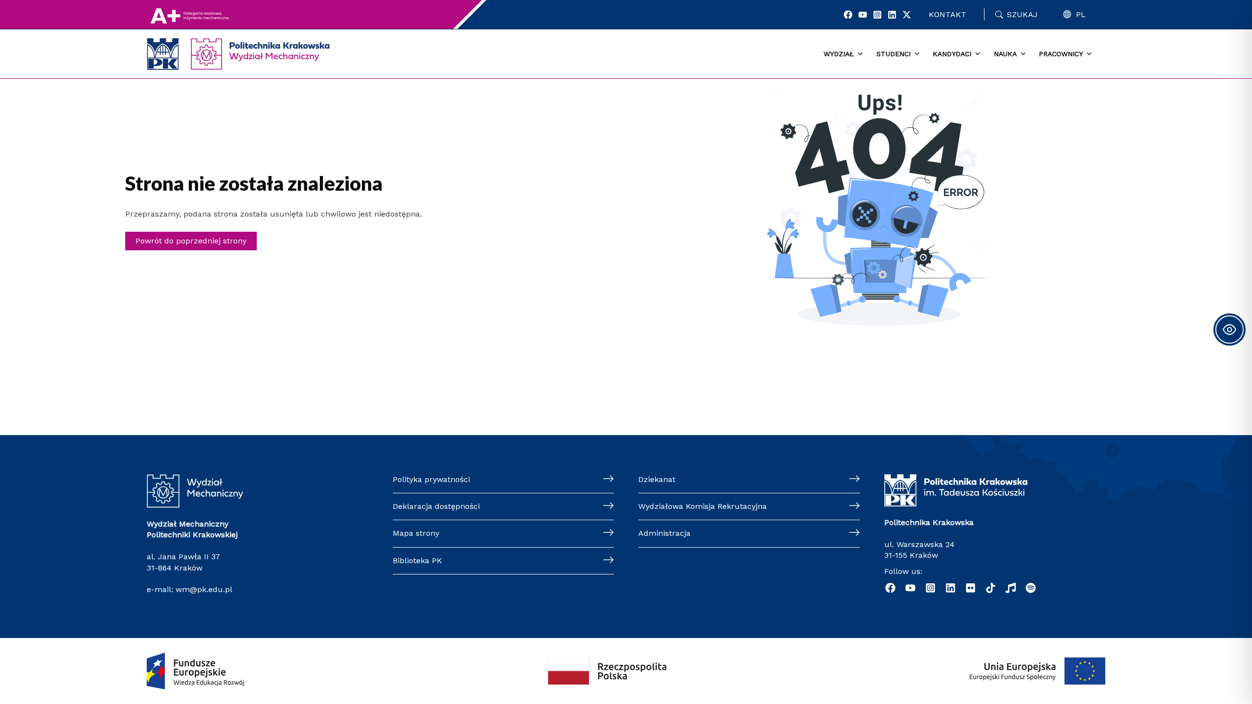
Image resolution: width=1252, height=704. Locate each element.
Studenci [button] (893, 54)
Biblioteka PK (417, 560)
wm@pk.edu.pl (204, 589)
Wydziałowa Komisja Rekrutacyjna (702, 506)
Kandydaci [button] (952, 54)
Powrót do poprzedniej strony (190, 240)
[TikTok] (990, 588)
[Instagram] (877, 14)
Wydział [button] (839, 54)
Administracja (664, 533)
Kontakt (947, 14)
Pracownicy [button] (1061, 54)
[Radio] (1011, 588)
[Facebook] (848, 14)
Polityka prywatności (431, 479)
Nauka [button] (1005, 54)
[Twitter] (906, 14)
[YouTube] (862, 14)
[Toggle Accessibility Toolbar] (1229, 329)
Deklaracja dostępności (436, 506)
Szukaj (1022, 14)
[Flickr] (970, 588)
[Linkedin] (892, 14)
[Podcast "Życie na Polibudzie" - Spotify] (1031, 588)
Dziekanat (656, 479)
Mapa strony (416, 533)
